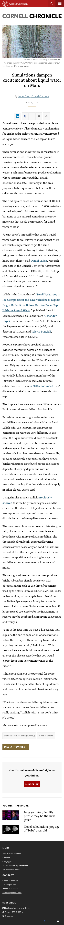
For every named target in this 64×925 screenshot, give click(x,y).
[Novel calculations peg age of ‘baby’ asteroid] (10, 829)
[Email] (58, 921)
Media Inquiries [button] (15, 746)
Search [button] (51, 3)
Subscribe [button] (32, 784)
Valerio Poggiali (41, 331)
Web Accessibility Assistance (15, 865)
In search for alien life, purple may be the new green (39, 816)
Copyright (6, 861)
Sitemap (6, 857)
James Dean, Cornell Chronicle (33, 96)
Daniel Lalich (39, 260)
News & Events (46, 735)
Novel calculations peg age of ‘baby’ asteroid (41, 828)
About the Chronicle (11, 853)
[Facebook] (44, 921)
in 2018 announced (41, 386)
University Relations (11, 869)
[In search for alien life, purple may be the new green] (10, 815)
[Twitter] (51, 921)
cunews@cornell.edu (11, 892)
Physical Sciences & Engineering (19, 735)
